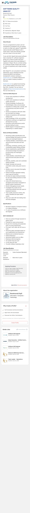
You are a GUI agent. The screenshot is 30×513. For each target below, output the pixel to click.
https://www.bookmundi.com (16, 89)
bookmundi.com (7, 77)
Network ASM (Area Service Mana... (16, 353)
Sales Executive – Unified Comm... (17, 340)
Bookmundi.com (7, 84)
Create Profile (15, 322)
